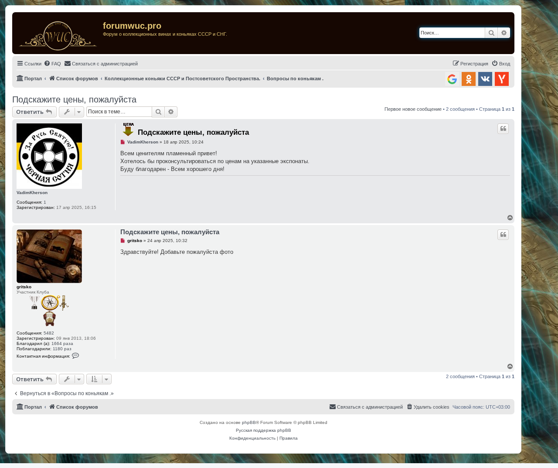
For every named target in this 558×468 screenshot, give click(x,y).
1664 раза (62, 343)
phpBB (249, 422)
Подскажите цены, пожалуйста (74, 99)
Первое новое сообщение (413, 109)
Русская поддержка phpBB (263, 430)
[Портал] (58, 33)
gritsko (24, 286)
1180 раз (62, 348)
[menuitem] (52, 63)
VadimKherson (32, 192)
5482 (49, 333)
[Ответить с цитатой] (503, 128)
